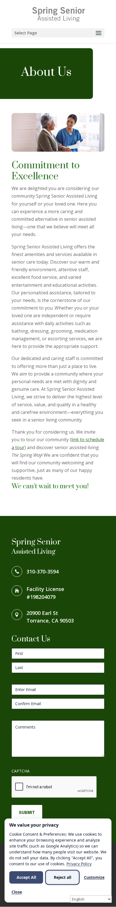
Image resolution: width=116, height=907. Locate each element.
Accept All (26, 877)
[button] (58, 32)
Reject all (62, 877)
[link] (59, 13)
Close (17, 892)
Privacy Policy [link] (79, 863)
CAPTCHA (21, 771)
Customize (94, 877)
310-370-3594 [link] (42, 571)
